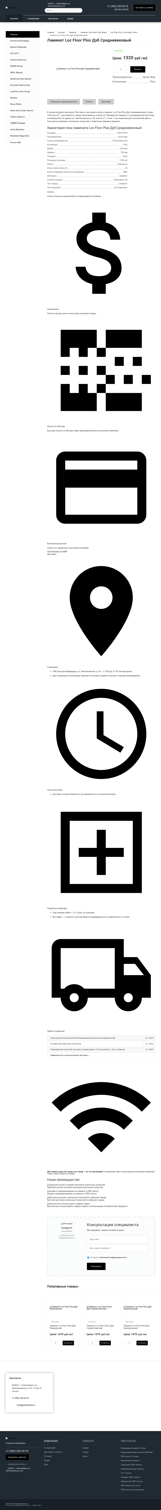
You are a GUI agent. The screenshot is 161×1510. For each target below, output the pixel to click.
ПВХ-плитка (128, 1441)
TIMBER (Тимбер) (17, 123)
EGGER (85, 1448)
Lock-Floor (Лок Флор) (20, 91)
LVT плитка (126, 1473)
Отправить (96, 1266)
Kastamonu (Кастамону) (20, 79)
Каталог (14, 19)
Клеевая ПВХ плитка (130, 1477)
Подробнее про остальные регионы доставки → (70, 1055)
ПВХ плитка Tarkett (129, 1456)
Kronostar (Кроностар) (20, 85)
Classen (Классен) (18, 60)
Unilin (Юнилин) (17, 129)
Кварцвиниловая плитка (132, 1469)
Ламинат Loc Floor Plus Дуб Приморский (63, 1327)
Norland (13, 98)
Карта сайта (37, 1505)
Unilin (84, 1456)
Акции (70, 19)
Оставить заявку (144, 7)
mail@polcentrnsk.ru (67, 1238)
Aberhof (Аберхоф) (18, 47)
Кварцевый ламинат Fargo (133, 1448)
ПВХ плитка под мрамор (132, 1490)
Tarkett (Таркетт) (17, 117)
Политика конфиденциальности (18, 1505)
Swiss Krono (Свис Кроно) (21, 110)
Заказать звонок (121, 9)
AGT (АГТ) (14, 53)
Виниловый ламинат (130, 1461)
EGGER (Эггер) (16, 66)
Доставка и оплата (53, 1452)
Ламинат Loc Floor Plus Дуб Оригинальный (136, 1327)
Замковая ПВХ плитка (131, 1465)
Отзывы (48, 1456)
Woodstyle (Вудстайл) (19, 136)
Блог (46, 1465)
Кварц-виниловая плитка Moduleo (137, 1452)
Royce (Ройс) (16, 104)
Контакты (53, 19)
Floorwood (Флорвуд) (19, 41)
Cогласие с (108, 1257)
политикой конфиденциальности (113, 1257)
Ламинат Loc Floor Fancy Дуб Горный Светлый (100, 1327)
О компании (33, 19)
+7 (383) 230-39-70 (117, 6)
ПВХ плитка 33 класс (130, 1486)
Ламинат (14, 34)
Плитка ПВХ (15, 142)
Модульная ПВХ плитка (132, 1481)
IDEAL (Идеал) (16, 72)
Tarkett (85, 1452)
